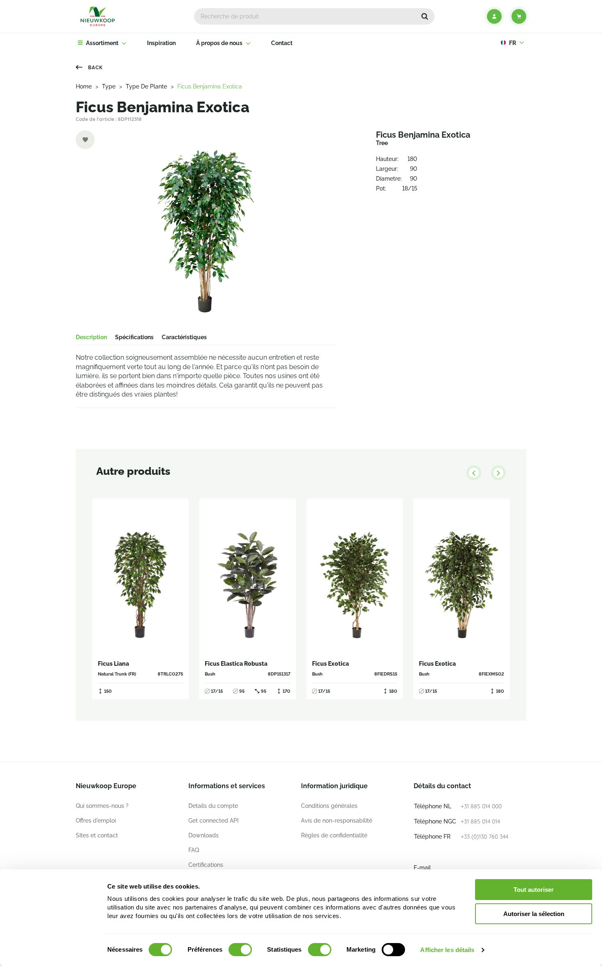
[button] (424, 16)
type (108, 86)
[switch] (240, 949)
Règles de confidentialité (334, 835)
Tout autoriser (534, 889)
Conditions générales (329, 806)
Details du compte (213, 806)
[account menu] (494, 16)
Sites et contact (97, 835)
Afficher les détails (447, 949)
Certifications (205, 865)
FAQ (193, 850)
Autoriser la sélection (533, 913)
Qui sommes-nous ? (102, 806)
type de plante (146, 86)
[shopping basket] (518, 16)
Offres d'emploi (96, 820)
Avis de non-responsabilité (336, 820)
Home (84, 86)
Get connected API (213, 820)
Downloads (203, 835)
